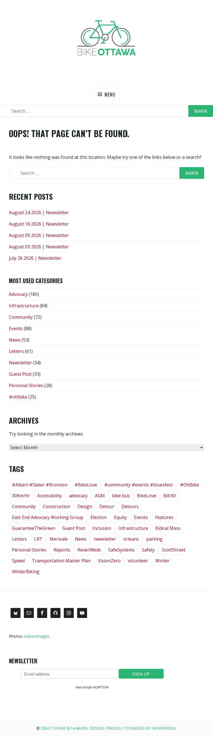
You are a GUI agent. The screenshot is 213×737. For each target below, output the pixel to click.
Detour (106, 506)
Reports (62, 550)
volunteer (138, 561)
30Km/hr (21, 496)
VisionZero (109, 561)
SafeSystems (121, 550)
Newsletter (20, 363)
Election (98, 517)
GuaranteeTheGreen (33, 528)
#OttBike (189, 485)
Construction (56, 506)
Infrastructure (24, 306)
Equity (120, 517)
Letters (16, 351)
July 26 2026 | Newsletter (35, 258)
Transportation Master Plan (61, 561)
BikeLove (146, 496)
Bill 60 (169, 496)
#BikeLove (86, 485)
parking (154, 539)
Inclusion (101, 528)
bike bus (121, 496)
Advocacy (18, 294)
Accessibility (49, 496)
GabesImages (36, 636)
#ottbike (18, 397)
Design (84, 506)
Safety (148, 550)
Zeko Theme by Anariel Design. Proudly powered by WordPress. (109, 728)
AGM (100, 496)
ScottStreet (173, 550)
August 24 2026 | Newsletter (39, 212)
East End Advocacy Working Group (47, 517)
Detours (130, 506)
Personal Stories (26, 385)
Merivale (59, 539)
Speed (18, 561)
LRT (38, 539)
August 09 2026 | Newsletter (39, 235)
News (15, 340)
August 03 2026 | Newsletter (39, 247)
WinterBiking (25, 571)
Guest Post (20, 374)
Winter (162, 561)
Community (21, 317)
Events (16, 328)
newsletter (105, 539)
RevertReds (89, 550)
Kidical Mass (168, 528)
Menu (110, 94)
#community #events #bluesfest (138, 485)
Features (164, 517)
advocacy (78, 496)
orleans (131, 539)
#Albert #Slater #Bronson (39, 485)
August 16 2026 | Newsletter (39, 224)
